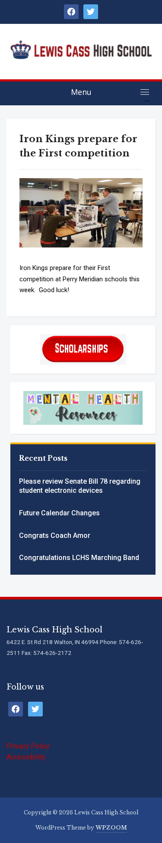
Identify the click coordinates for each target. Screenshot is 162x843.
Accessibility (26, 757)
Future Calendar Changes (59, 513)
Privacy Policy (28, 746)
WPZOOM (111, 827)
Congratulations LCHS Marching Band (79, 557)
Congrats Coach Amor (54, 535)
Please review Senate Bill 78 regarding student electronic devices (79, 486)
